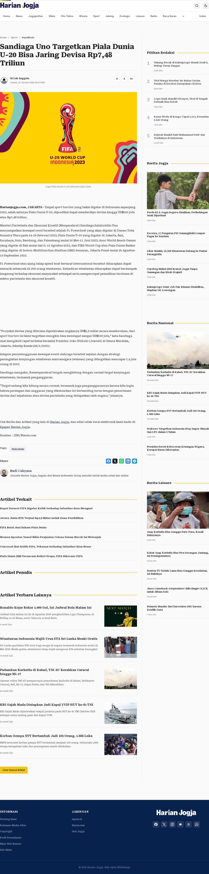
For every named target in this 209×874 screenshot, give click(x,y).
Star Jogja (78, 831)
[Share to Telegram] (134, 461)
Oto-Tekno (67, 16)
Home (6, 16)
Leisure (140, 16)
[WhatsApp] (196, 824)
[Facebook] (156, 824)
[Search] (196, 5)
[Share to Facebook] (108, 461)
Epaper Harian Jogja (15, 427)
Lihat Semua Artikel (14, 770)
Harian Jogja (59, 422)
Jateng (109, 16)
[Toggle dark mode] (205, 5)
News (19, 16)
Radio (153, 16)
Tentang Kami (8, 819)
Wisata (83, 16)
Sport (96, 16)
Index (202, 16)
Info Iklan (6, 850)
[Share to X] (115, 461)
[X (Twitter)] (164, 824)
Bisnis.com (78, 825)
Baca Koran (170, 16)
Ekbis (52, 16)
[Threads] (188, 824)
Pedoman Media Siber (13, 825)
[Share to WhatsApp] (121, 461)
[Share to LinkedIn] (128, 461)
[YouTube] (180, 824)
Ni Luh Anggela (19, 78)
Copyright (6, 831)
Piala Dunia (18, 449)
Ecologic (125, 16)
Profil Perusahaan (10, 837)
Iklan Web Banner (10, 844)
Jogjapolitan (35, 16)
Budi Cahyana (21, 470)
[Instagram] (172, 824)
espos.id (77, 819)
